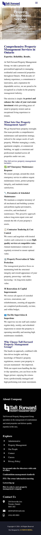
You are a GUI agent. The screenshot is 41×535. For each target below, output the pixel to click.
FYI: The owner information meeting (18, 478)
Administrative (14, 441)
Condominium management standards (19, 474)
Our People (13, 449)
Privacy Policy (14, 461)
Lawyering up (8, 482)
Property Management (17, 445)
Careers (11, 457)
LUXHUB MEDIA (26, 530)
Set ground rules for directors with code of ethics (19, 469)
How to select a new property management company (15, 487)
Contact (11, 453)
